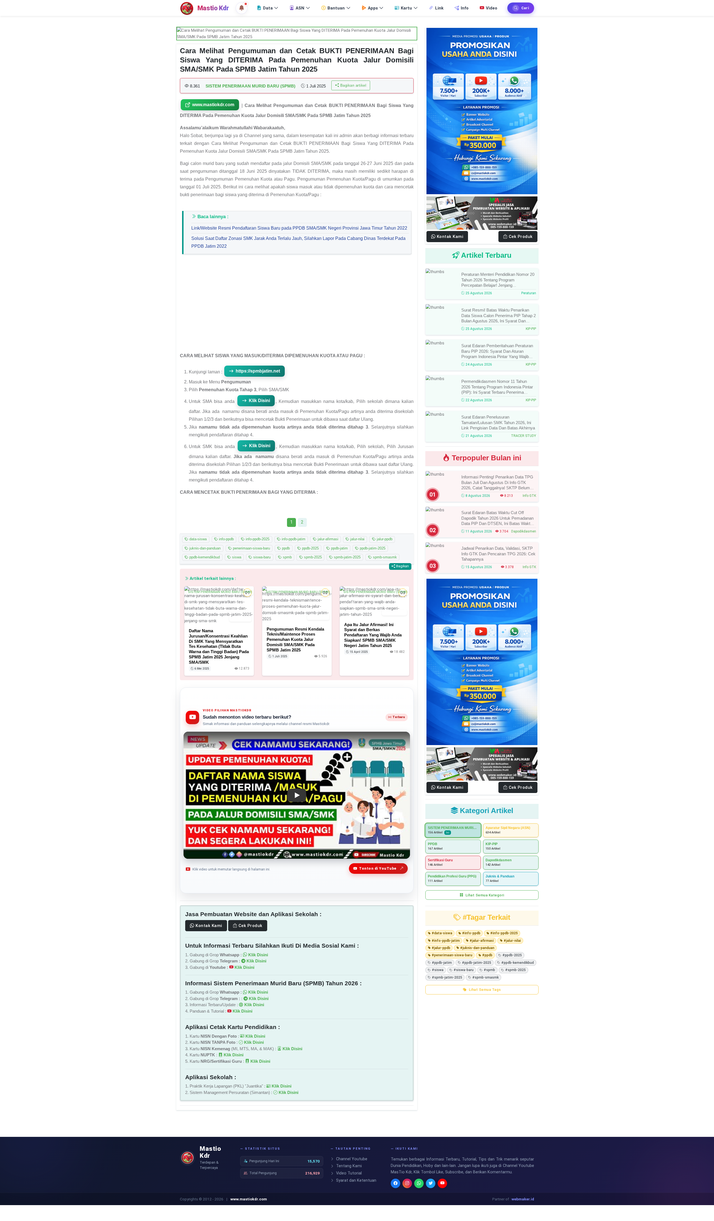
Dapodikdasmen (523, 531)
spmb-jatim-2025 (347, 557)
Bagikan (402, 566)
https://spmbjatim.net (258, 371)
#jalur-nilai (512, 941)
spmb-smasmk (384, 557)
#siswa (437, 970)
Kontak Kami (208, 925)
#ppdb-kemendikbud (517, 963)
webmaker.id (523, 1199)
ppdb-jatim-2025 (372, 548)
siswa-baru (261, 557)
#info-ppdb (471, 933)
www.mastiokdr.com (213, 104)
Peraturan (528, 293)
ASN (300, 8)
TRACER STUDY (523, 436)
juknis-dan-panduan (204, 548)
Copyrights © (191, 1199)
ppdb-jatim (339, 548)
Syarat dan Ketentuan (355, 1180)
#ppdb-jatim (442, 963)
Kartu (406, 8)
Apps (373, 8)
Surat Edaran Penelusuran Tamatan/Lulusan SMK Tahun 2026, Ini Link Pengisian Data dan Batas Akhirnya (498, 422)
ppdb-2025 (310, 548)
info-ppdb (226, 539)
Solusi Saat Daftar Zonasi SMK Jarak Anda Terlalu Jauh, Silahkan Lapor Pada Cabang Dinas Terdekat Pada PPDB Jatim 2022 (298, 242)
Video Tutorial (348, 1173)
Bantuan (336, 8)
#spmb (489, 970)
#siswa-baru (464, 970)
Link (439, 8)
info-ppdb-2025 (257, 539)
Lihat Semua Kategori (484, 895)
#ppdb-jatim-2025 (476, 963)
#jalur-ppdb (441, 948)
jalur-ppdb (384, 539)
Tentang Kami (348, 1166)
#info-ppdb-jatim (446, 941)
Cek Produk (249, 925)
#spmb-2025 (515, 970)
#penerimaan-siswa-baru (452, 955)
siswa (236, 557)
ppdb (285, 548)
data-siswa (197, 539)
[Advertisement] (297, 306)
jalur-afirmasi (327, 539)
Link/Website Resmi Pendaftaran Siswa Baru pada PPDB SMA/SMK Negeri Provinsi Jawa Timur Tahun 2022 (299, 228)
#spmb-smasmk (485, 977)
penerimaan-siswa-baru (251, 548)
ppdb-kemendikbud (204, 557)
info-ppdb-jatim (293, 539)
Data (268, 8)
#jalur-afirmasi (482, 941)
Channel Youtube (351, 1159)
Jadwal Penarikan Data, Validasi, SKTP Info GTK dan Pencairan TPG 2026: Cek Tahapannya (498, 553)
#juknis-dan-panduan (477, 948)
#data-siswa (442, 933)
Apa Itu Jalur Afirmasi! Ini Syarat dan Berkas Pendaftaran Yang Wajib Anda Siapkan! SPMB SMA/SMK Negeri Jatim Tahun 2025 (373, 635)
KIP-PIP (531, 329)
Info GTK (529, 496)
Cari (525, 8)
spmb (287, 557)
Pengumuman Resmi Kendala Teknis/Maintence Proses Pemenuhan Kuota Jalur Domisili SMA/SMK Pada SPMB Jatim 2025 (295, 639)
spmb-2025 (312, 557)
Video (491, 8)
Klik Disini (259, 400)
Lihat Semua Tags (484, 989)
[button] (241, 8)
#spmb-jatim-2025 (447, 977)
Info (465, 8)
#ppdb (487, 955)
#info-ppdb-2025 (504, 933)
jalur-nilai (357, 539)
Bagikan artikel (352, 85)
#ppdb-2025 (512, 955)
